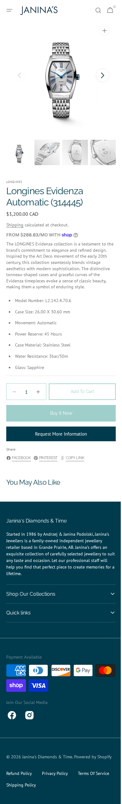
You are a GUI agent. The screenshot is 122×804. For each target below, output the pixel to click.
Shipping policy (21, 791)
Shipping (14, 225)
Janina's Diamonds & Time (47, 757)
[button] (9, 10)
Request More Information (59, 434)
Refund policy (19, 780)
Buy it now (59, 413)
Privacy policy (55, 780)
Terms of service (93, 780)
